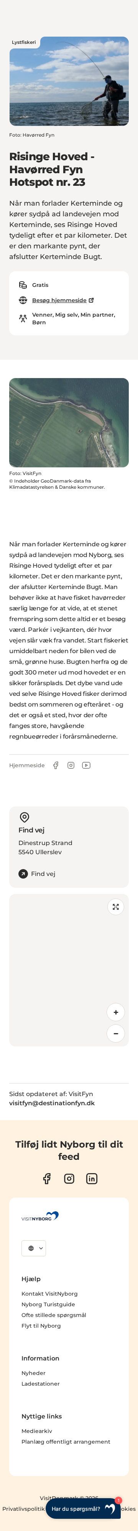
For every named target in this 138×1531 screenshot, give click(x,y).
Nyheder (33, 1373)
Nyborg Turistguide (48, 1304)
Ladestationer (40, 1383)
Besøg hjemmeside (59, 300)
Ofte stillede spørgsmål (53, 1315)
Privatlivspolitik (23, 1508)
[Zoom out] (116, 1033)
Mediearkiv (36, 1431)
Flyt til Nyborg (41, 1325)
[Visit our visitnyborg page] (46, 1178)
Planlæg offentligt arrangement (65, 1441)
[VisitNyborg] (40, 1215)
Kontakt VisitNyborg (49, 1293)
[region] (69, 970)
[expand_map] (115, 906)
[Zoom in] (116, 1012)
